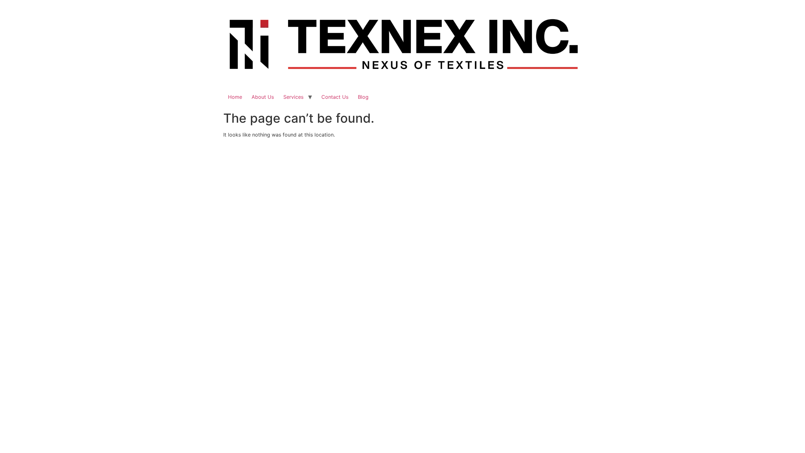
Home (235, 97)
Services (293, 97)
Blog (363, 97)
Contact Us (334, 97)
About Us (263, 97)
